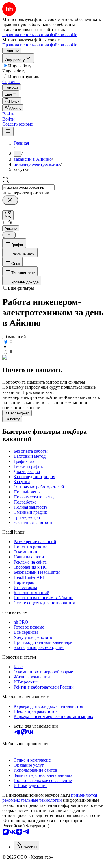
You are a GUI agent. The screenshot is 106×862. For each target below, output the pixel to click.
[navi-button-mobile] (8, 131)
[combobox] (28, 187)
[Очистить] (10, 200)
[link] (11, 100)
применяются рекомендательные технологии (49, 798)
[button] (8, 113)
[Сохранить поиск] (8, 215)
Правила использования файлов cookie (39, 44)
